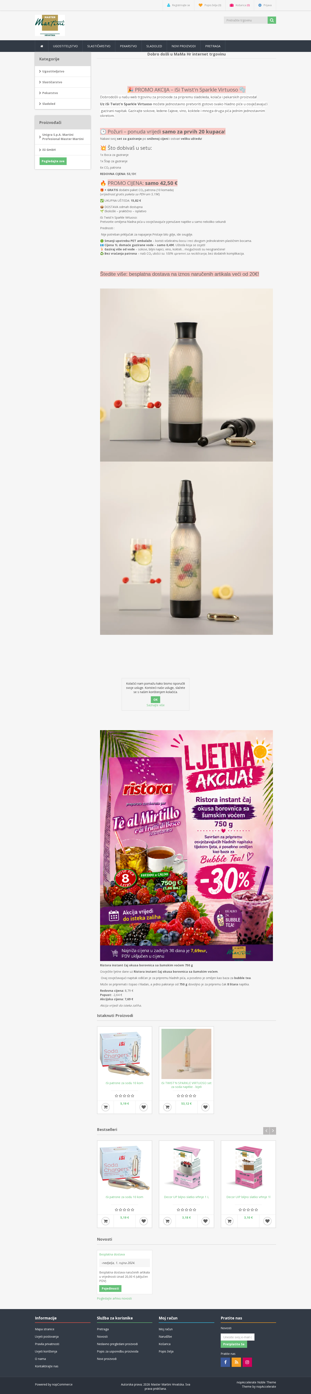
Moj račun (166, 1329)
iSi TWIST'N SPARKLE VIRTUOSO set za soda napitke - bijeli (186, 1085)
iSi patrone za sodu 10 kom (124, 1083)
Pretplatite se (234, 1344)
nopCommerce (62, 1384)
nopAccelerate (266, 1386)
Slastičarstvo (52, 82)
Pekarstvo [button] (128, 46)
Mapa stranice (44, 1329)
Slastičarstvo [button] (98, 46)
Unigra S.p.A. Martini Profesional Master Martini (63, 137)
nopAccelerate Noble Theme (256, 1382)
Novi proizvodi (184, 46)
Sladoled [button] (154, 46)
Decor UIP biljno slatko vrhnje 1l (248, 1197)
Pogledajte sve (53, 161)
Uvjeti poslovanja (47, 1336)
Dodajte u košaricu (105, 1107)
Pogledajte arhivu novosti (114, 1298)
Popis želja (166, 1351)
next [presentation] (273, 1131)
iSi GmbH (49, 150)
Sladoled (48, 104)
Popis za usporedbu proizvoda (117, 1351)
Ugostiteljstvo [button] (65, 46)
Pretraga (212, 46)
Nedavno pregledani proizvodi (117, 1344)
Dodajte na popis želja (143, 1107)
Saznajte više (156, 705)
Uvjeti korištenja (46, 1351)
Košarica (165, 1344)
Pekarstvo (50, 93)
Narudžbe (165, 1336)
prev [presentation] (266, 1131)
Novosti (102, 1336)
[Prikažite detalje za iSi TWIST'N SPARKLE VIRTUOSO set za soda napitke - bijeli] (186, 1054)
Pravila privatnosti (47, 1344)
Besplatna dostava (112, 1254)
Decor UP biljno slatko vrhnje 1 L (186, 1197)
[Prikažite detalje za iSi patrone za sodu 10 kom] (125, 1054)
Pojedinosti (110, 1288)
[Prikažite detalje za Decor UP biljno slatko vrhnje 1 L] (186, 1168)
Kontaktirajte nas (46, 1366)
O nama (40, 1359)
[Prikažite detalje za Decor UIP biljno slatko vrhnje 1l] (248, 1168)
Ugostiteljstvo (53, 71)
